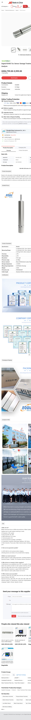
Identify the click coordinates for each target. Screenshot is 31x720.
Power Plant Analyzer (19, 683)
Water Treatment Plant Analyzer (8, 683)
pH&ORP (17, 677)
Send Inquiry (14, 78)
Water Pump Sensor (18, 703)
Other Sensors (22, 10)
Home (2, 10)
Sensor (17, 10)
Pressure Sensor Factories (22, 696)
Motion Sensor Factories (8, 700)
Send (14, 616)
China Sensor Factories (8, 696)
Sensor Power (20, 700)
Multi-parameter (5, 677)
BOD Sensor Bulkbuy (7, 706)
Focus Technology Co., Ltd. (18, 714)
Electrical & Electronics (9, 10)
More (2, 709)
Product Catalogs (22, 675)
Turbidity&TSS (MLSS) (6, 680)
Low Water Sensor (7, 703)
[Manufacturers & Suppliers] (15, 2)
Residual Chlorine (18, 680)
